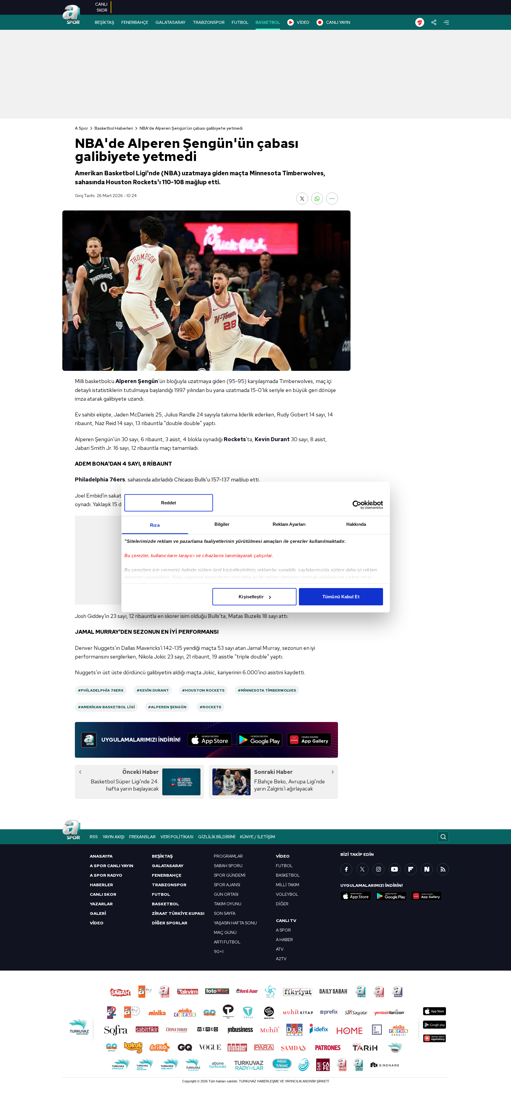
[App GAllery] (309, 740)
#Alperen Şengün (167, 707)
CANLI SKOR (103, 894)
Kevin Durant (272, 439)
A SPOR (283, 930)
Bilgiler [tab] (222, 524)
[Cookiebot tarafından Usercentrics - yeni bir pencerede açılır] (357, 504)
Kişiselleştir (251, 596)
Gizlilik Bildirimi (216, 836)
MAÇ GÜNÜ (225, 932)
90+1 (218, 951)
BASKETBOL (268, 22)
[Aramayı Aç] (443, 836)
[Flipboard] (411, 869)
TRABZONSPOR (209, 22)
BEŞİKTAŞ (104, 22)
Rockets (235, 439)
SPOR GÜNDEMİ (230, 875)
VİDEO (303, 22)
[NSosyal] (427, 869)
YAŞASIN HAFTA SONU (235, 923)
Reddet (168, 502)
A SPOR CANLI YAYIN (111, 865)
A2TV (281, 958)
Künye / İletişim (257, 836)
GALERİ (98, 913)
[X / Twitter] (362, 869)
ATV (279, 949)
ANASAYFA (101, 856)
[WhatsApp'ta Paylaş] (317, 198)
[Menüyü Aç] (446, 22)
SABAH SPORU (228, 865)
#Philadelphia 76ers (100, 690)
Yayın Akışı (113, 836)
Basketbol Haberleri (114, 128)
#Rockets (210, 707)
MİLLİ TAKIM (287, 884)
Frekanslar (142, 836)
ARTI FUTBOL (227, 942)
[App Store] (210, 740)
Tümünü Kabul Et (340, 596)
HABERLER (101, 884)
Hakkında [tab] (356, 524)
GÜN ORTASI (226, 894)
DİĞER (282, 903)
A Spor (81, 128)
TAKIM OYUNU (227, 903)
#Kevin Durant (153, 690)
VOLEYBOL (287, 894)
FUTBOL (240, 22)
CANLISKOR (101, 7)
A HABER (284, 939)
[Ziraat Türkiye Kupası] (419, 22)
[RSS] (443, 869)
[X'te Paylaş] (302, 198)
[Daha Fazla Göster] (332, 198)
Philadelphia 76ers (100, 479)
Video (283, 856)
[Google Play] (259, 740)
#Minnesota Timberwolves (267, 690)
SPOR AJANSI (227, 884)
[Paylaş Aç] (433, 22)
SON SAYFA (224, 913)
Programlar (228, 856)
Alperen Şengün (136, 381)
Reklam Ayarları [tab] (289, 524)
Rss (94, 836)
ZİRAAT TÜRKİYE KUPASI (178, 913)
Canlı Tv (286, 920)
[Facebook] (346, 869)
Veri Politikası (176, 836)
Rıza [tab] (154, 525)
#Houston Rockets (203, 690)
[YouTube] (395, 869)
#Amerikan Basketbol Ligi (106, 707)
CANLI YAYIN (338, 22)
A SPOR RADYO (106, 875)
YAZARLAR (101, 903)
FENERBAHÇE (134, 22)
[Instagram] (379, 869)
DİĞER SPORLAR (169, 923)
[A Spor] (71, 15)
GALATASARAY (170, 22)
